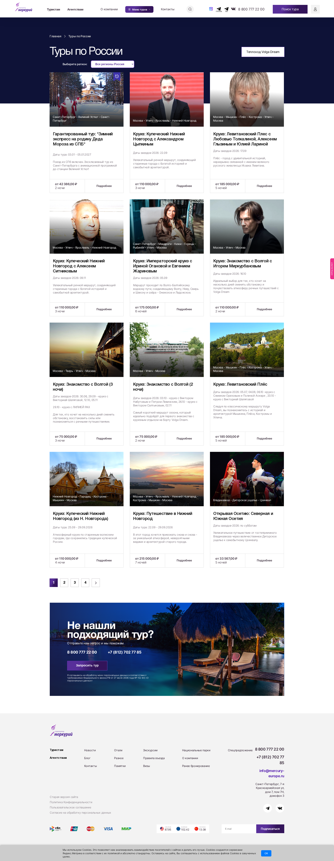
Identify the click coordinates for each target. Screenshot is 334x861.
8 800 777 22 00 (251, 9)
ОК (266, 853)
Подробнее (104, 186)
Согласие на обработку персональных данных (80, 812)
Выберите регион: (75, 64)
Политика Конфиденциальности (71, 802)
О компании (109, 9)
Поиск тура (290, 9)
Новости (90, 750)
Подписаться (270, 829)
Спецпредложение (240, 750)
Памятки (120, 766)
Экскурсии (150, 750)
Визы (146, 766)
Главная (55, 36)
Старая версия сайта (64, 797)
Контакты (167, 9)
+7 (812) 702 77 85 (124, 652)
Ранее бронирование (196, 766)
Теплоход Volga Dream (263, 52)
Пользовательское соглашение (70, 807)
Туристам (53, 9)
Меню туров (139, 9)
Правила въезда (154, 758)
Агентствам (75, 9)
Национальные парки (196, 750)
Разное (118, 758)
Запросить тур (87, 665)
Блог (87, 758)
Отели (118, 750)
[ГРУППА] (216, 9)
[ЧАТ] (224, 9)
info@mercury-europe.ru (271, 773)
